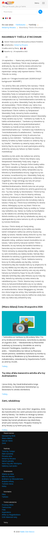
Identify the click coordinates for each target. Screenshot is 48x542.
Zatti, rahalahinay (11, 401)
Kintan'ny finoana (21, 45)
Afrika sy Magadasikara (11, 514)
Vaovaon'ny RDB (8, 436)
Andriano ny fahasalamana (12, 479)
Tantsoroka (6, 507)
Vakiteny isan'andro (9, 466)
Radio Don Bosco (27, 531)
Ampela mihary (8, 481)
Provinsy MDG (7, 505)
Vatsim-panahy (8, 461)
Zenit (4, 443)
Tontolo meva (7, 484)
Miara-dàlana (7, 438)
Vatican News (7, 441)
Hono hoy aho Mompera (12, 463)
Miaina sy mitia (8, 474)
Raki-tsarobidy (7, 454)
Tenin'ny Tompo (8, 451)
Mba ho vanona (8, 476)
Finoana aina (7, 456)
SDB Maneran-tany (9, 517)
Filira (4, 494)
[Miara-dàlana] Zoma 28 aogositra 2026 (22, 307)
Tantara (5, 497)
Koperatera (6, 512)
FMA (4, 510)
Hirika (4, 486)
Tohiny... (5, 366)
